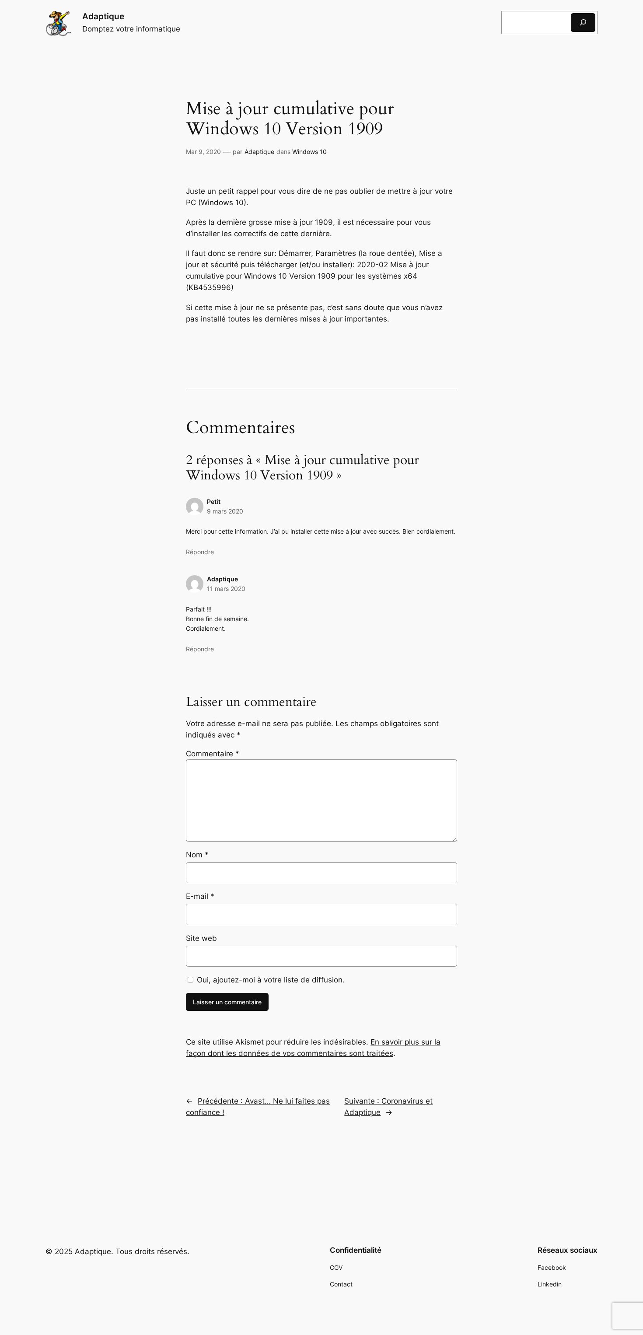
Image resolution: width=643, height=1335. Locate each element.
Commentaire (212, 753)
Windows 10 (309, 151)
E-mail (200, 896)
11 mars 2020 (226, 588)
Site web (201, 938)
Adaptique (103, 16)
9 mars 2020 (225, 511)
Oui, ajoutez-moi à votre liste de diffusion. (270, 979)
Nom (197, 854)
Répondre (200, 552)
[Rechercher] (583, 22)
